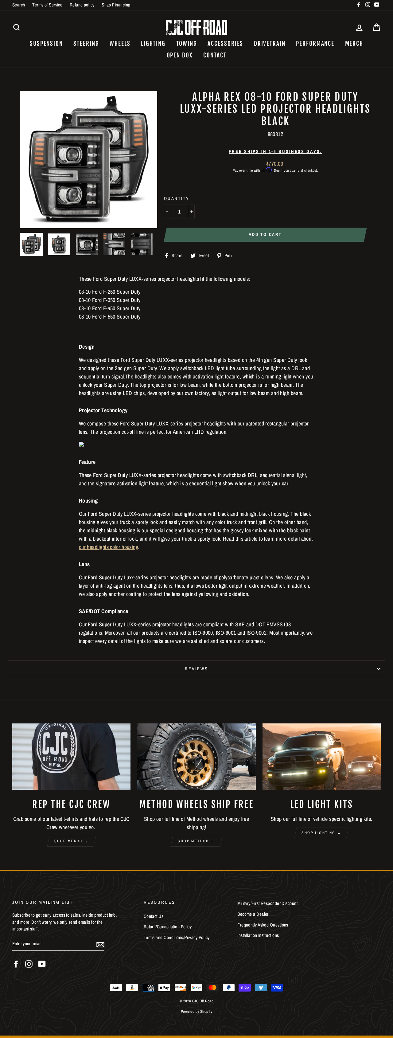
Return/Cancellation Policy (168, 926)
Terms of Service (47, 5)
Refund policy (82, 5)
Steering (86, 43)
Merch (354, 43)
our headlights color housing (108, 547)
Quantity (176, 198)
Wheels (120, 43)
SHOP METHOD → (196, 841)
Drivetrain (270, 43)
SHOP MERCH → (71, 841)
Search (18, 5)
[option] (88, 159)
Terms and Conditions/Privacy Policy (177, 937)
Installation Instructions (258, 935)
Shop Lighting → (321, 832)
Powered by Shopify (196, 1011)
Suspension (46, 43)
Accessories (225, 43)
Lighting (153, 43)
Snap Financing (116, 5)
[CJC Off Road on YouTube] (42, 964)
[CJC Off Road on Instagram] (29, 964)
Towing (186, 43)
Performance (315, 43)
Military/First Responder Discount (267, 903)
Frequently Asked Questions (262, 925)
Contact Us (154, 916)
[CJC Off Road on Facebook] (16, 964)
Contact (214, 55)
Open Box (180, 55)
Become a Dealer (253, 914)
